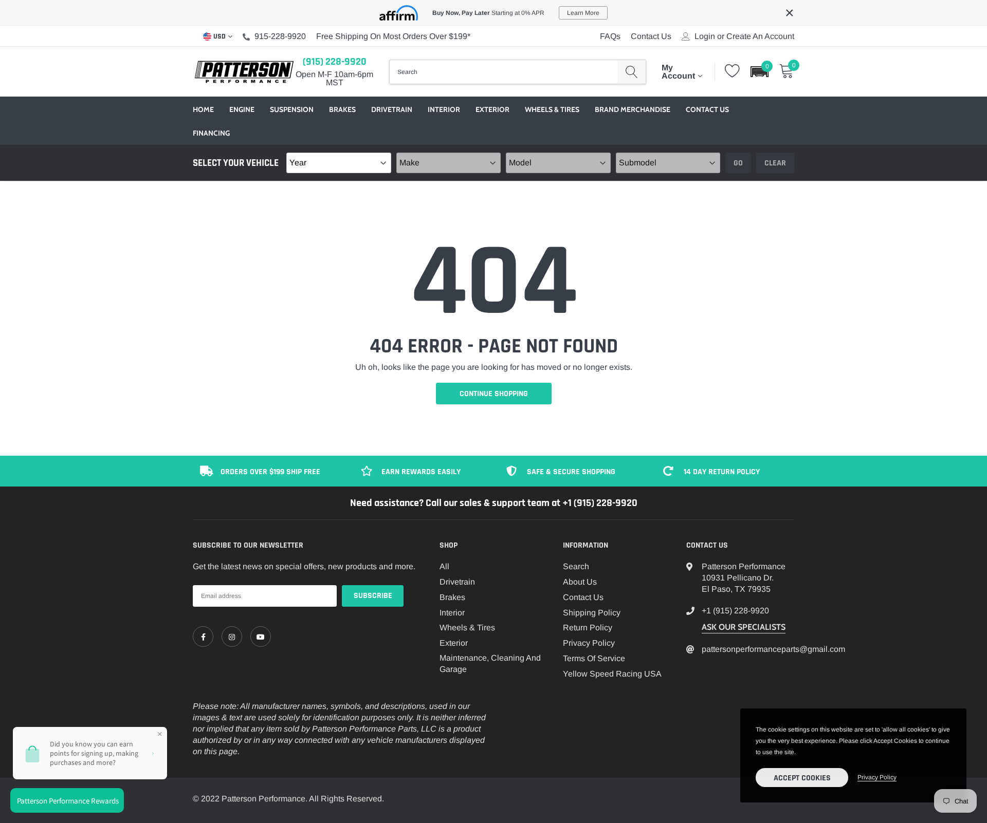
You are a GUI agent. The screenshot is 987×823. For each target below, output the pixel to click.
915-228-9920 (280, 36)
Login (704, 36)
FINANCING (211, 133)
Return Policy (587, 627)
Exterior (492, 109)
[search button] (631, 72)
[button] (760, 72)
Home (203, 109)
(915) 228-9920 (335, 61)
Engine (241, 109)
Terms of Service (594, 658)
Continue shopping (494, 393)
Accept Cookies (802, 778)
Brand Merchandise (632, 109)
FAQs (610, 36)
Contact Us (651, 36)
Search (576, 566)
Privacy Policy (589, 643)
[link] (203, 636)
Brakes (342, 109)
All (444, 566)
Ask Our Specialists (743, 627)
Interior (444, 109)
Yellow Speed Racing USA (612, 673)
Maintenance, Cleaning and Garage (490, 663)
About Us (580, 581)
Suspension (292, 109)
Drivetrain (391, 109)
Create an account (760, 36)
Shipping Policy (591, 612)
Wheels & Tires (552, 109)
